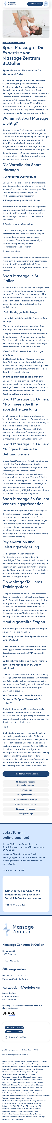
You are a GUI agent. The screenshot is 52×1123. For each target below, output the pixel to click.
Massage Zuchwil (14, 1090)
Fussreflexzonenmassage (25, 804)
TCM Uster (21, 1106)
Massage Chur (26, 1093)
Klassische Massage (25, 785)
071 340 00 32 (9, 850)
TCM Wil (13, 1106)
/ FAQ (36, 1050)
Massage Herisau (15, 1087)
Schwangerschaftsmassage (25, 799)
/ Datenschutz (26, 1050)
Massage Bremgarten (18, 1095)
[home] (10, 4)
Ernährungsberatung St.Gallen (22, 1111)
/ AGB (4, 1050)
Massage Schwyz (14, 1064)
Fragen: (17, 1037)
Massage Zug (26, 1064)
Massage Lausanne (26, 1103)
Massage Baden (31, 1116)
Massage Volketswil (20, 1074)
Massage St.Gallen (32, 1061)
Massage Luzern (28, 1087)
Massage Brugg (16, 1077)
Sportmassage (26, 790)
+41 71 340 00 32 (15, 904)
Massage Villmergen (34, 1095)
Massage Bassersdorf (16, 1098)
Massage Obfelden (22, 1101)
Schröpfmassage (26, 814)
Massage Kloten (17, 1069)
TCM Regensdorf (17, 1119)
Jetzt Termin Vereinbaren (26, 774)
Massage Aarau (16, 1085)
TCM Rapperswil (28, 1108)
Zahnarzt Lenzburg (27, 1114)
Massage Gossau (29, 1077)
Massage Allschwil (16, 1079)
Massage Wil (14, 1072)
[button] (46, 4)
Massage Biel (31, 1082)
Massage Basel (19, 1061)
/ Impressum (14, 1050)
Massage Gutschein (34, 1066)
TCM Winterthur (31, 1106)
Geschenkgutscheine (14, 1027)
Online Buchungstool (14, 1032)
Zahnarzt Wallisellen (17, 1116)
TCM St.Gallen (15, 1108)
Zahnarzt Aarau (13, 1114)
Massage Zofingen (13, 1093)
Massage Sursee (30, 1079)
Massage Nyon (12, 1103)
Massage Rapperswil (18, 1066)
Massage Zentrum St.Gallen (26, 80)
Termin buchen (35, 4)
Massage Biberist (28, 1090)
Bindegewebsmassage (25, 809)
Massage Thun (7, 1061)
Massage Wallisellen (18, 1082)
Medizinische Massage (25, 782)
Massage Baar (30, 1069)
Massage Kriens (29, 1085)
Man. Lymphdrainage (26, 795)
